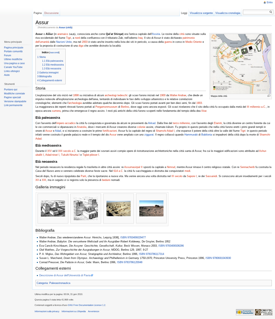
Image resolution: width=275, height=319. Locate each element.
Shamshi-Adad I (165, 130)
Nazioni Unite (64, 41)
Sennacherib (247, 167)
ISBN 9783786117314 (151, 253)
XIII (44, 179)
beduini (106, 179)
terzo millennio (181, 123)
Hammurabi (191, 134)
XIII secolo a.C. (67, 150)
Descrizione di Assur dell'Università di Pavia (64, 275)
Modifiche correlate (14, 93)
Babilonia (206, 134)
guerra (168, 41)
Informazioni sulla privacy (47, 311)
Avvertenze (93, 311)
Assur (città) (65, 27)
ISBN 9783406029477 (133, 237)
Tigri (68, 37)
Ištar (203, 110)
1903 (199, 102)
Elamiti (218, 123)
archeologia (75, 102)
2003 (85, 41)
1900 (162, 95)
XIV (49, 150)
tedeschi (122, 95)
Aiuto (7, 75)
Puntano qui (10, 89)
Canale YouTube (13, 67)
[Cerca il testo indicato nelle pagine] (271, 12)
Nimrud (171, 167)
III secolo (177, 176)
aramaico (62, 33)
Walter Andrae (178, 95)
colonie (141, 126)
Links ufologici (12, 71)
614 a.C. (118, 170)
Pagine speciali (12, 97)
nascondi (54, 52)
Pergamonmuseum (106, 106)
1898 (76, 95)
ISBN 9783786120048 (129, 262)
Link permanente (13, 105)
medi (187, 170)
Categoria (42, 283)
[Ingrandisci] (268, 96)
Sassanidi (211, 176)
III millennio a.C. (256, 106)
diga (81, 45)
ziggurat (149, 134)
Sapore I (192, 176)
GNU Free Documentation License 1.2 (86, 305)
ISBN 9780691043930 (218, 258)
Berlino (125, 106)
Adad (58, 130)
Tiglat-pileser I (91, 154)
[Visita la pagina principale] (16, 18)
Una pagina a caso (14, 63)
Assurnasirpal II (133, 167)
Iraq (140, 37)
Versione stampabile (15, 101)
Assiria (156, 33)
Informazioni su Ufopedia (74, 311)
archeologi (111, 95)
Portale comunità (13, 51)
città (181, 33)
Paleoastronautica (59, 283)
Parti (83, 176)
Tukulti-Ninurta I (70, 154)
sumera (56, 110)
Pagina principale (13, 47)
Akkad (151, 123)
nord (77, 37)
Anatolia (81, 126)
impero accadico (65, 123)
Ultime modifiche (13, 59)
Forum (7, 55)
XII (37, 179)
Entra (270, 2)
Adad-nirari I (52, 154)
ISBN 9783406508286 (171, 245)
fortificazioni (110, 130)
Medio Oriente (193, 41)
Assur (48, 130)
